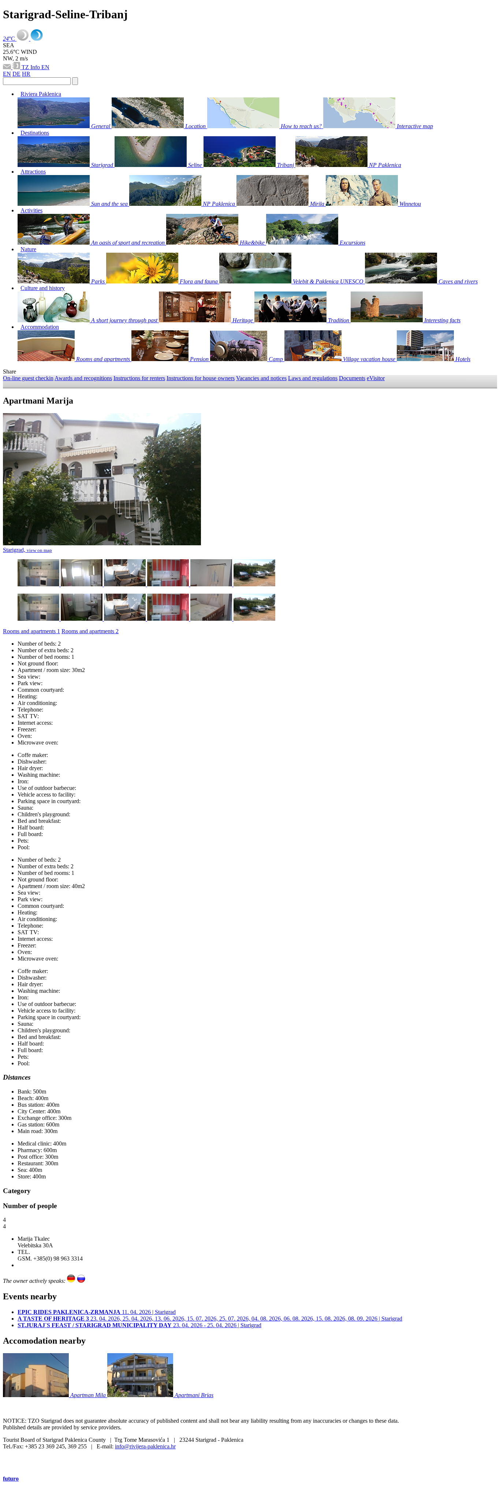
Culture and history (42, 288)
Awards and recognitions (83, 378)
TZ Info (31, 67)
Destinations (34, 133)
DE (16, 74)
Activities (31, 210)
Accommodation (39, 327)
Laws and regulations (312, 378)
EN (45, 67)
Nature (28, 249)
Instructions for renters (139, 378)
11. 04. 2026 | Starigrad (97, 1312)
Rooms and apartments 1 (31, 631)
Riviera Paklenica (40, 94)
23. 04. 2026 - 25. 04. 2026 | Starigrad (139, 1325)
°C (9, 39)
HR (26, 74)
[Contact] (7, 67)
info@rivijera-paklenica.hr (145, 1446)
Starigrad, (27, 550)
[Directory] (17, 67)
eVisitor (376, 378)
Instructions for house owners (201, 378)
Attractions (33, 171)
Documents (352, 378)
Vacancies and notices (261, 378)
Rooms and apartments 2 (90, 631)
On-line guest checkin (28, 378)
